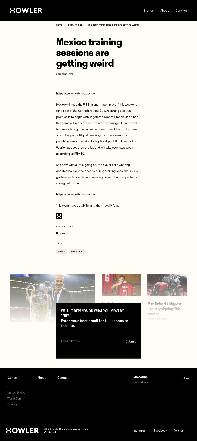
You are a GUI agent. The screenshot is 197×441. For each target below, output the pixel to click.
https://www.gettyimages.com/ (77, 93)
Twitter (178, 430)
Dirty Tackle (75, 25)
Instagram (140, 430)
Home (59, 25)
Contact (181, 10)
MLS (9, 386)
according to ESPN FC (70, 153)
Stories (149, 10)
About (165, 10)
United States (16, 392)
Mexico (61, 251)
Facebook (160, 430)
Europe (12, 404)
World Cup (14, 398)
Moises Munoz (77, 251)
